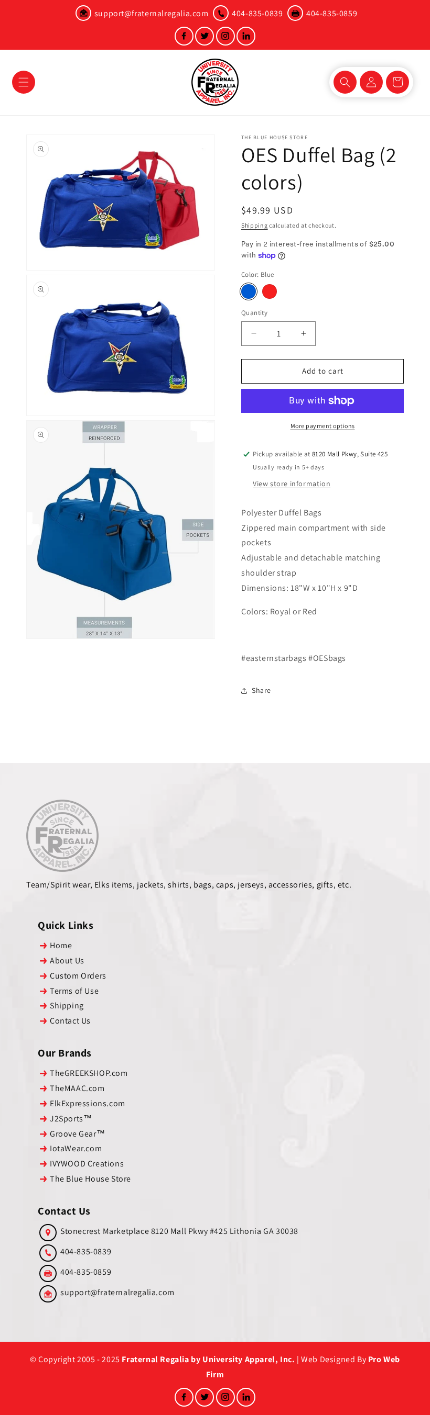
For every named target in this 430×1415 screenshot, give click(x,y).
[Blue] (248, 291)
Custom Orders (78, 975)
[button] (23, 82)
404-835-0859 (331, 13)
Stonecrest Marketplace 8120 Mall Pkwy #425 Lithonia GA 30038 (179, 1231)
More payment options (323, 426)
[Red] (269, 291)
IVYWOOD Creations (87, 1163)
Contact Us (70, 1020)
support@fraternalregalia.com (151, 13)
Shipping (254, 225)
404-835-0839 (257, 13)
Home (61, 945)
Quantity (254, 312)
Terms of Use (74, 990)
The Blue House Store (90, 1178)
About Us (67, 960)
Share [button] (261, 690)
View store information (291, 483)
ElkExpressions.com (87, 1103)
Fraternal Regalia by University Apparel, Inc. (208, 1359)
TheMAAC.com (77, 1088)
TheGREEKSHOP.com (89, 1073)
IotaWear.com (76, 1148)
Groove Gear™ (77, 1133)
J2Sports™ (71, 1118)
